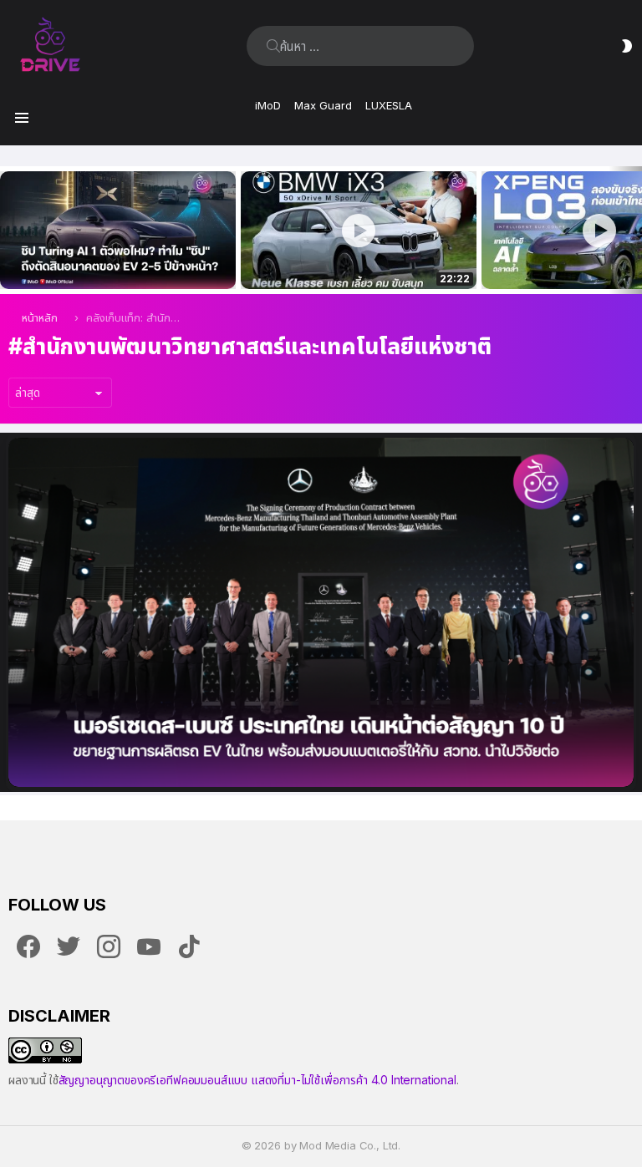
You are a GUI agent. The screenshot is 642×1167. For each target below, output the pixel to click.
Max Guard (323, 105)
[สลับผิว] (627, 46)
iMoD (268, 105)
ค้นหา (273, 46)
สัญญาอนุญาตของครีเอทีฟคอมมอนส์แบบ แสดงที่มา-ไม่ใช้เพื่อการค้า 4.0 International (257, 1080)
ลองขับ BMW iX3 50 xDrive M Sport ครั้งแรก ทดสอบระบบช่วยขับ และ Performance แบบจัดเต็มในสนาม (348, 258)
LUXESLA (388, 105)
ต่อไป (633, 230)
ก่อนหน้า (8, 230)
